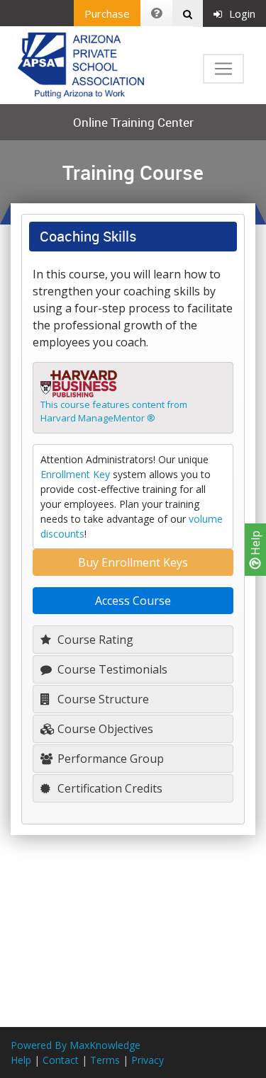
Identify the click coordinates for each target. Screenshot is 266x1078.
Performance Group (109, 758)
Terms (105, 1060)
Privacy (147, 1060)
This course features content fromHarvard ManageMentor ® (113, 411)
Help (255, 544)
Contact (61, 1060)
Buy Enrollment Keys (133, 562)
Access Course (133, 600)
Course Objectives (104, 729)
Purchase (107, 13)
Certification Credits (108, 788)
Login (242, 13)
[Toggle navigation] (223, 69)
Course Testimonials (111, 669)
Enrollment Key (75, 474)
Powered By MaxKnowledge (75, 1045)
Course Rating (94, 639)
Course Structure (102, 699)
